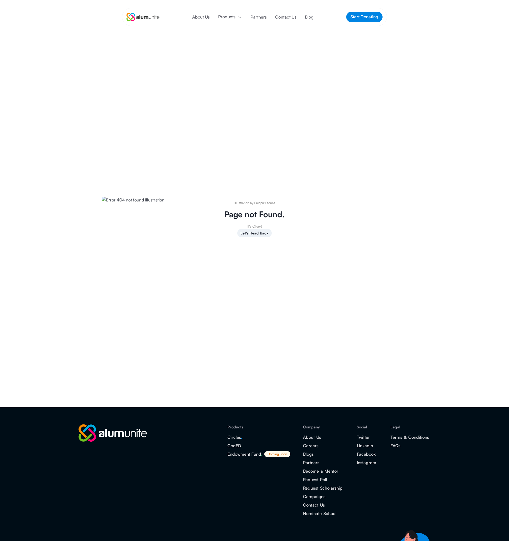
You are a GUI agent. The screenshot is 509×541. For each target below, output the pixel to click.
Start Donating (364, 16)
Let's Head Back (254, 233)
